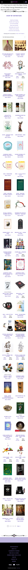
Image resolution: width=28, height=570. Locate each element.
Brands (14, 561)
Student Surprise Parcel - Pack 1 (20, 54)
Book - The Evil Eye (8, 498)
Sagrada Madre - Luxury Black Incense (7, 253)
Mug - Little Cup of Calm (20, 174)
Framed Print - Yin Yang (8, 233)
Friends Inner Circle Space (14, 555)
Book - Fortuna (20, 416)
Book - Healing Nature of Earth (7, 194)
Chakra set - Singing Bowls (20, 252)
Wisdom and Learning (14, 28)
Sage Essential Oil (20, 395)
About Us (14, 548)
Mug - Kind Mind (7, 173)
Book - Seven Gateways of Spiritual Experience (7, 397)
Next (18, 526)
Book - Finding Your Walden (7, 135)
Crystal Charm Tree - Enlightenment (20, 355)
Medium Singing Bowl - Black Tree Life (20, 436)
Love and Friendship (14, 23)
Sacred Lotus (7, 416)
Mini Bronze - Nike (20, 134)
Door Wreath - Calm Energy (20, 74)
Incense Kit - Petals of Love (7, 519)
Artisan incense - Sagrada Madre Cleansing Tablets (20, 335)
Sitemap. (18, 568)
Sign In (14, 557)
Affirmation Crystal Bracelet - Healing (20, 213)
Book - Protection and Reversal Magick (20, 478)
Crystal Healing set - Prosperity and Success (7, 335)
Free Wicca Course (14, 553)
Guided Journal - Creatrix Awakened (8, 95)
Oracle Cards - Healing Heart (20, 519)
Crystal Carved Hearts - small (8, 376)
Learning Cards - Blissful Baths (20, 376)
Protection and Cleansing (14, 30)
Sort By (4, 37)
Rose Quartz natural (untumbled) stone (8, 75)
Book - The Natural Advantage (20, 315)
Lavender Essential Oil (20, 116)
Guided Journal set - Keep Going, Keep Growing (20, 95)
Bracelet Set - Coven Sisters (20, 233)
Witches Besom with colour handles (7, 54)
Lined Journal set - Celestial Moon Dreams (8, 436)
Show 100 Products (20, 33)
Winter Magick (14, 546)
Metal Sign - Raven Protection (8, 294)
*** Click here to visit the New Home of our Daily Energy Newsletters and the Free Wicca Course (14, 7)
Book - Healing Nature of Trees (20, 194)
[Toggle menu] (2, 2)
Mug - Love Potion (8, 314)
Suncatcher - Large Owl (20, 458)
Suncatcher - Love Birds (7, 458)
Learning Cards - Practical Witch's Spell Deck (8, 479)
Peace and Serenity (14, 25)
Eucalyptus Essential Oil (7, 116)
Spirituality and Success (14, 27)
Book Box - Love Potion (20, 294)
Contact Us (14, 559)
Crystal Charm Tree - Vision (7, 355)
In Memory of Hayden (14, 550)
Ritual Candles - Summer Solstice (7, 213)
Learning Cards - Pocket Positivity (8, 155)
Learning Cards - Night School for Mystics (7, 274)
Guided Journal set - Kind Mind (20, 155)
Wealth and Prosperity (14, 21)
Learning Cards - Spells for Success (20, 273)
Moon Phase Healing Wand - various (20, 499)
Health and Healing (14, 20)
